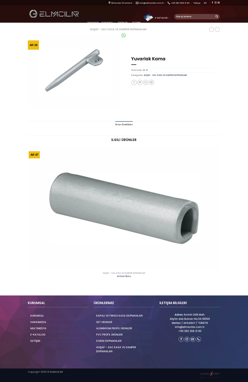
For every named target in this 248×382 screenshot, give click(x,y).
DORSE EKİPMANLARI (109, 341)
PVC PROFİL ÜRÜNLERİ (109, 334)
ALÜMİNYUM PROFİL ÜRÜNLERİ (114, 328)
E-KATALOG (161, 17)
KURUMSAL (107, 22)
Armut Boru (124, 276)
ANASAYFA (93, 22)
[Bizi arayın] (198, 339)
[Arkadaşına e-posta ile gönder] (145, 82)
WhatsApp (133, 35)
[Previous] (29, 290)
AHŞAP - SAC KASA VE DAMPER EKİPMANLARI (165, 75)
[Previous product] (217, 29)
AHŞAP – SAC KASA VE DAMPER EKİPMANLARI (116, 349)
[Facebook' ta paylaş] (134, 82)
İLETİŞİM (136, 22)
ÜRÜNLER (123, 22)
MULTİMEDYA (38, 328)
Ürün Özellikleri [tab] (124, 124)
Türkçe (196, 3)
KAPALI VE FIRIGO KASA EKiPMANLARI (119, 315)
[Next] (38, 290)
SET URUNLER (104, 322)
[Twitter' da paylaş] (140, 82)
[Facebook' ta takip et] (212, 3)
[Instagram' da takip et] (215, 3)
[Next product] (211, 29)
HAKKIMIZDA (38, 322)
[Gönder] (216, 16)
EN (205, 3)
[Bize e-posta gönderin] (218, 3)
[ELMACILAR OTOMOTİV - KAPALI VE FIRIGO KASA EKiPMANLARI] (54, 14)
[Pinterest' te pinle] (151, 82)
